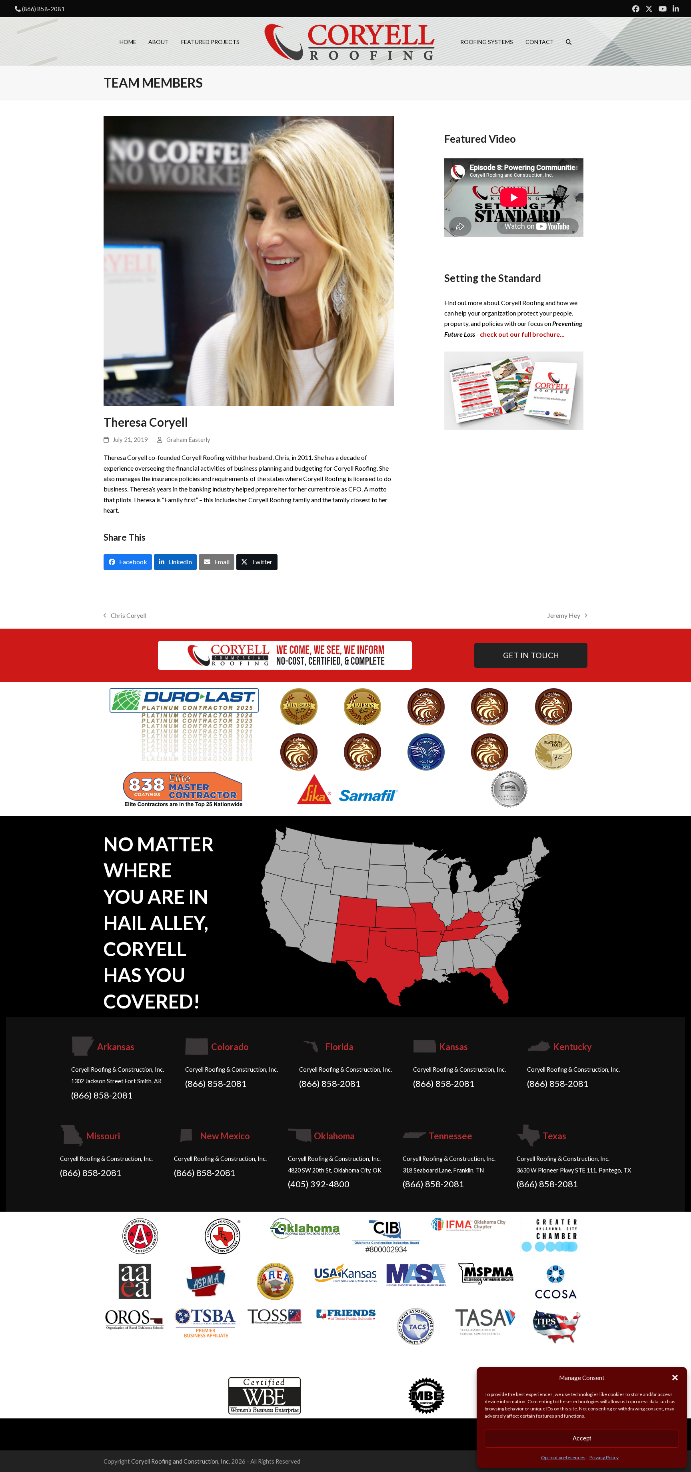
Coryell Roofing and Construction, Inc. (180, 1461)
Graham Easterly (188, 439)
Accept (582, 1438)
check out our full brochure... (522, 334)
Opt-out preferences (563, 1457)
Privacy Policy (604, 1457)
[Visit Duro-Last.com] (184, 723)
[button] (675, 1378)
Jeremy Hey (563, 616)
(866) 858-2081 (43, 8)
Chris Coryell (125, 616)
